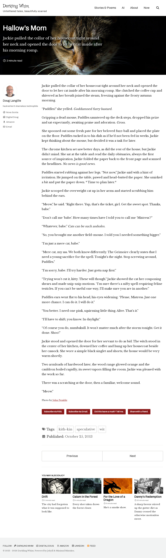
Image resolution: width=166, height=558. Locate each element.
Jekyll (50, 550)
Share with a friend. (139, 411)
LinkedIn (79, 546)
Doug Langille (12, 100)
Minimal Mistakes (65, 550)
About (134, 7)
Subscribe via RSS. (53, 411)
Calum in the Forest (85, 496)
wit (102, 429)
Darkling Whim (25, 7)
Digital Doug (46, 546)
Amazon (64, 546)
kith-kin (65, 429)
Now (147, 7)
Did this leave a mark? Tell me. (109, 411)
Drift (45, 496)
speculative (86, 429)
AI (123, 7)
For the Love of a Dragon (114, 498)
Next (133, 456)
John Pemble (60, 400)
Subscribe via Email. (78, 411)
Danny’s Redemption (147, 496)
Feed (92, 546)
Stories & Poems (105, 7)
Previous (72, 456)
